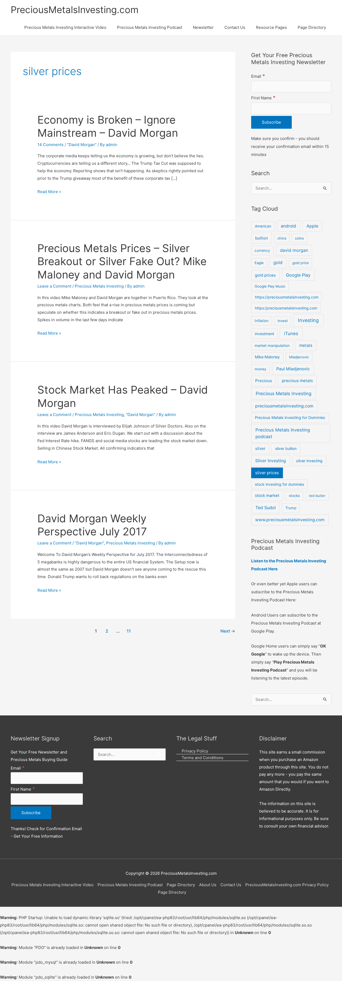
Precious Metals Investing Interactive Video (52, 884)
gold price (300, 263)
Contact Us (230, 884)
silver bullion (286, 448)
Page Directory (181, 884)
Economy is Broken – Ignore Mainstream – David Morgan (107, 126)
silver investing (309, 460)
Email (258, 76)
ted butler (317, 495)
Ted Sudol (265, 507)
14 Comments (50, 144)
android (288, 226)
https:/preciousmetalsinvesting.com (286, 308)
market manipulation (272, 345)
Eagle (259, 263)
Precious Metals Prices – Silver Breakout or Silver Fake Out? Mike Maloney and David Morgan (122, 261)
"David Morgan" (81, 144)
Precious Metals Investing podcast (282, 433)
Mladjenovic (299, 357)
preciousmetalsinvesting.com (284, 406)
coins (299, 238)
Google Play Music (270, 286)
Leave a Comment (54, 286)
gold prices (265, 275)
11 (129, 631)
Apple (312, 226)
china (281, 238)
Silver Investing (270, 460)
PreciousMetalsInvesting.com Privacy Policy (287, 884)
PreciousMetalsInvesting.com (74, 9)
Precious (263, 380)
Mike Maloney (267, 357)
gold (277, 262)
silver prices (267, 472)
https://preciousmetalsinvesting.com (286, 297)
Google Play (298, 275)
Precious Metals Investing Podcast (130, 884)
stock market (267, 495)
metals (305, 345)
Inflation (262, 321)
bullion (261, 238)
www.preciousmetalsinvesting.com (290, 519)
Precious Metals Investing (99, 286)
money (260, 369)
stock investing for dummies (279, 484)
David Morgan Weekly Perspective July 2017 (92, 525)
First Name (263, 97)
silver (260, 448)
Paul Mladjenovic (293, 368)
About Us (207, 884)
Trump (290, 508)
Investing (308, 320)
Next (227, 631)
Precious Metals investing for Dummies (290, 417)
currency (262, 250)
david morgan (294, 250)
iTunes (291, 333)
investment (264, 333)
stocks (294, 495)
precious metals (297, 380)
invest (283, 321)
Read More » (49, 191)
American (263, 226)
